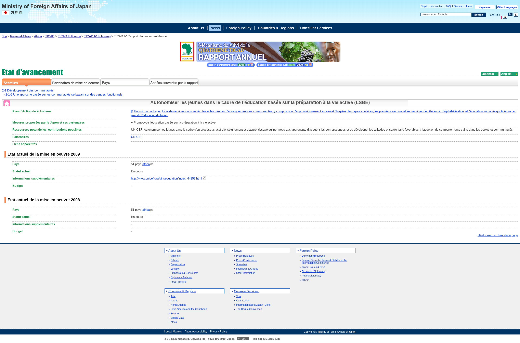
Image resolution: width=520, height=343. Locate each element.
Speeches (241, 264)
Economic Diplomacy (313, 271)
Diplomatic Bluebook (313, 256)
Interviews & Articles (247, 269)
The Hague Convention (249, 309)
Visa (238, 296)
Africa (38, 36)
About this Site (178, 282)
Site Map (458, 6)
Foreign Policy (238, 28)
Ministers (176, 256)
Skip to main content (432, 6)
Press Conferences (246, 260)
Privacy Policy (218, 331)
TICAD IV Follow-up (97, 36)
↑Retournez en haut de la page (498, 235)
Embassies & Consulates (184, 273)
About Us (196, 28)
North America (178, 305)
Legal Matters (174, 331)
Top (4, 36)
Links (469, 6)
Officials (175, 260)
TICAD (49, 36)
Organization (178, 264)
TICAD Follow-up (69, 36)
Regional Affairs (20, 36)
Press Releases (245, 256)
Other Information (245, 273)
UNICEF (136, 137)
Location (175, 269)
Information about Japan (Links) (253, 305)
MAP (244, 338)
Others (305, 280)
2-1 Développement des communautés (28, 90)
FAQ (448, 6)
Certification (242, 300)
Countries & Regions (276, 28)
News (215, 28)
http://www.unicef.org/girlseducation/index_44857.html (166, 178)
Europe (175, 313)
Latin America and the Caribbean (189, 309)
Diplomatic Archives (181, 277)
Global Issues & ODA (313, 267)
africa (146, 164)
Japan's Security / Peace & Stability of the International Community (324, 261)
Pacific (174, 300)
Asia (173, 296)
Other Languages (507, 7)
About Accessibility (196, 331)
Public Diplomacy (311, 275)
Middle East (177, 318)
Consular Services (316, 28)
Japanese (485, 7)
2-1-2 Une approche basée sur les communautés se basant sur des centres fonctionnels (63, 94)
